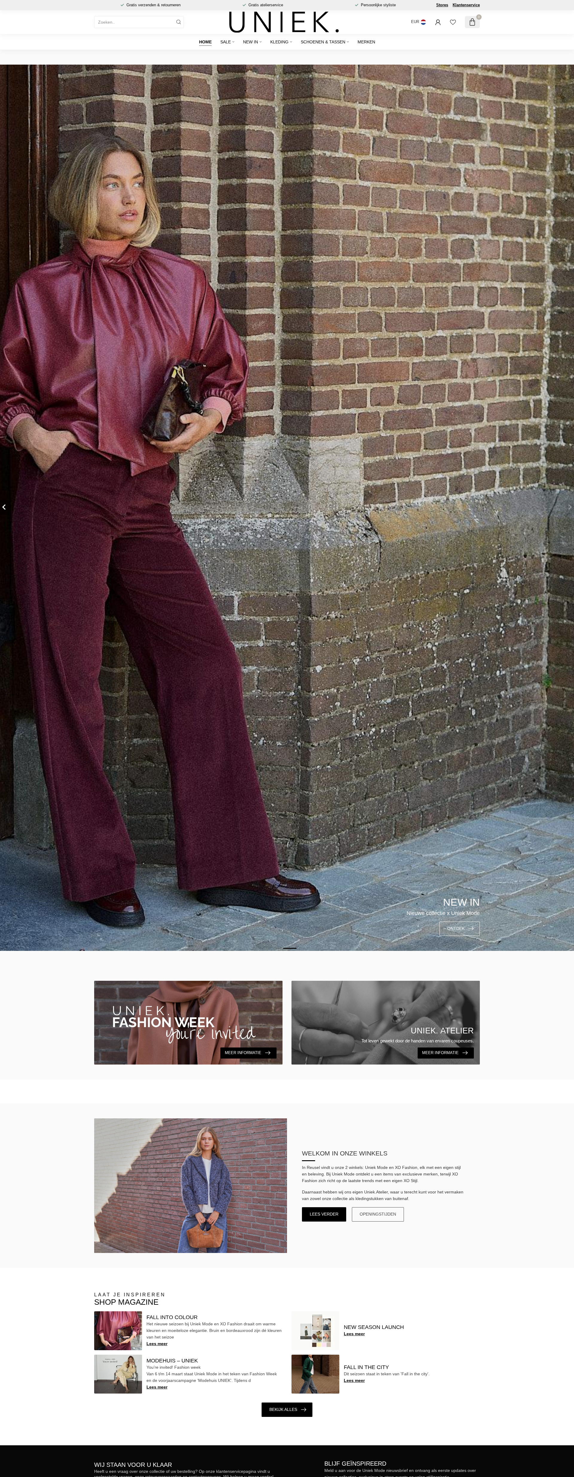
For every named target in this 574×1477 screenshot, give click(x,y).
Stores (442, 5)
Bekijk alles (283, 1409)
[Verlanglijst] (453, 22)
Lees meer (156, 1343)
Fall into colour (172, 1317)
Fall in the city (366, 1367)
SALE (225, 41)
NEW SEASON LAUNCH (374, 1327)
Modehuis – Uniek (172, 1361)
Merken (366, 41)
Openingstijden (378, 1214)
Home (205, 41)
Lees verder (324, 1214)
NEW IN (250, 41)
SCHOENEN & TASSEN (323, 41)
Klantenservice (466, 5)
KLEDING (279, 41)
